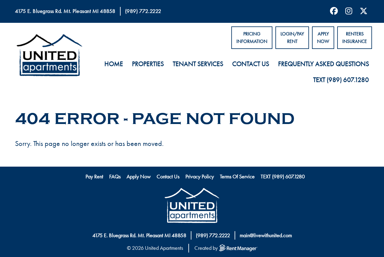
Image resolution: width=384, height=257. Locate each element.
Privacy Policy (199, 176)
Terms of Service (237, 176)
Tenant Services (198, 64)
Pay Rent (94, 176)
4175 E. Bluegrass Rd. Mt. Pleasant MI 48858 (65, 11)
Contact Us (250, 64)
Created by (206, 248)
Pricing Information (251, 37)
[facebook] (332, 11)
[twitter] (361, 11)
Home (113, 64)
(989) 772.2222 (143, 11)
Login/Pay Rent (292, 37)
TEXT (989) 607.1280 (341, 80)
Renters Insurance (354, 37)
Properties (148, 64)
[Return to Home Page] (49, 56)
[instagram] (346, 11)
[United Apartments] (192, 207)
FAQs (115, 176)
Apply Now (323, 37)
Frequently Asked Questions (323, 64)
